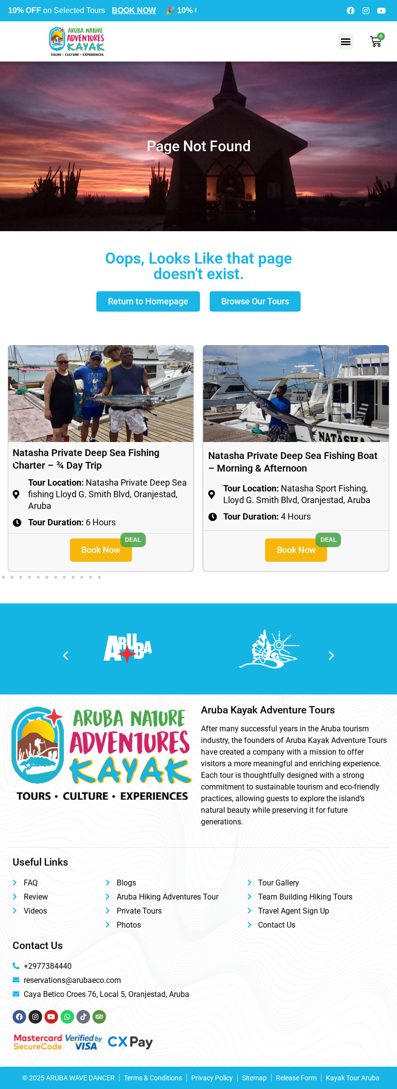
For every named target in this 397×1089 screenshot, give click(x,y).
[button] (345, 41)
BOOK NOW (108, 10)
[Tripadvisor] (99, 1017)
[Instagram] (366, 10)
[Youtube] (381, 10)
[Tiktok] (83, 1017)
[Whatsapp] (67, 1017)
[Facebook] (350, 10)
